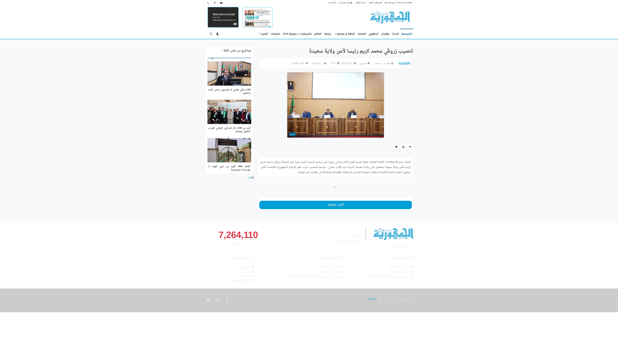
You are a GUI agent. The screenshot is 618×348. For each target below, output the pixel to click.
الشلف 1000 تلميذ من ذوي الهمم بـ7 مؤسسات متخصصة (229, 168)
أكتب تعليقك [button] (336, 205)
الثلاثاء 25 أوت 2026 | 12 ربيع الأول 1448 (398, 2)
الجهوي (363, 63)
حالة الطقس (359, 2)
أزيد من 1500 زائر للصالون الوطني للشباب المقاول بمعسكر (229, 130)
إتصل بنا (331, 2)
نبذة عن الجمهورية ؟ (352, 230)
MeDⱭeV (372, 299)
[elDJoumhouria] (221, 3)
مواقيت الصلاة (374, 2)
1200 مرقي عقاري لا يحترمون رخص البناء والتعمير (229, 91)
